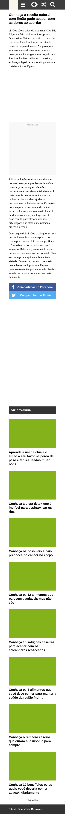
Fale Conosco (33, 809)
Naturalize (32, 800)
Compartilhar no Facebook (35, 287)
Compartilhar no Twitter (36, 295)
